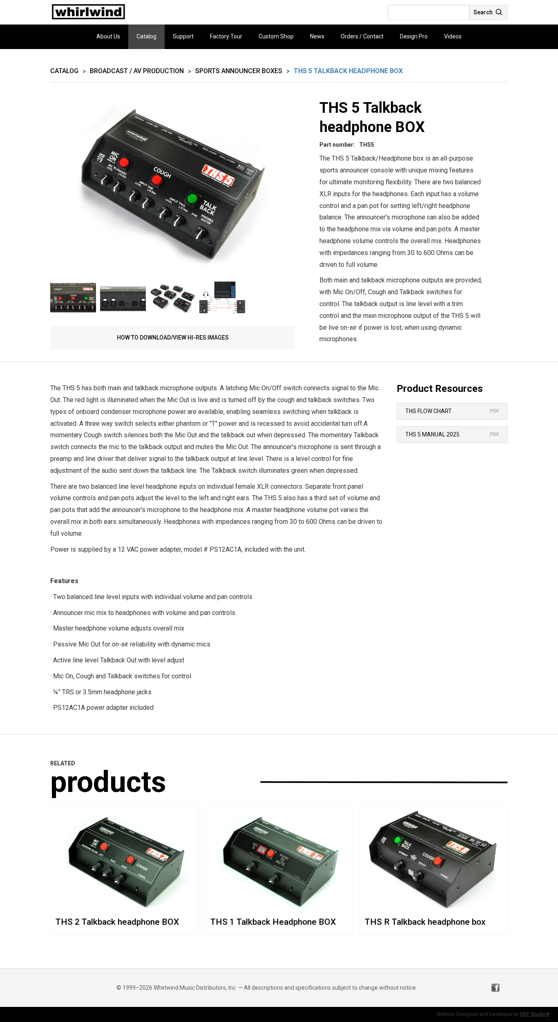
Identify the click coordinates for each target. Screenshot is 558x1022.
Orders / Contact (362, 36)
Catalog (146, 36)
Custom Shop (276, 36)
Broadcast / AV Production (137, 71)
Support (183, 36)
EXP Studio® (535, 1014)
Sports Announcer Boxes (238, 71)
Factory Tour (226, 36)
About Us (108, 36)
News (317, 36)
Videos (453, 36)
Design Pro (414, 36)
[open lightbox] (172, 188)
